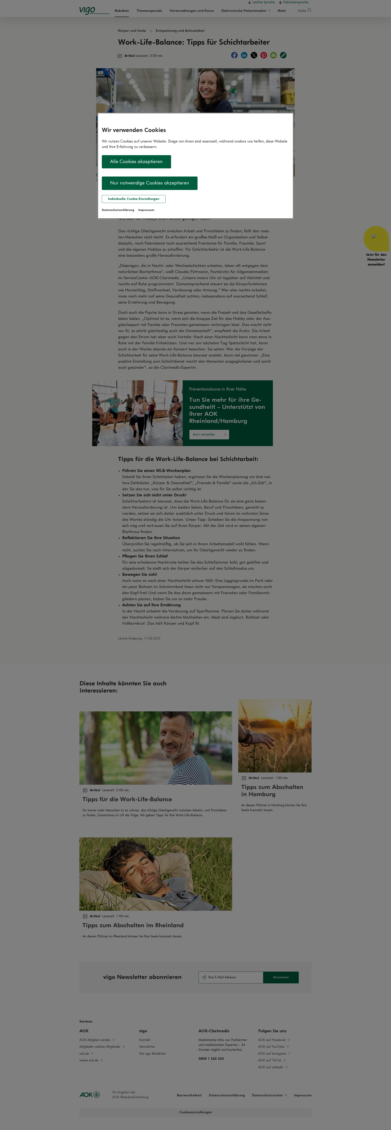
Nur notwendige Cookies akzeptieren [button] (149, 183)
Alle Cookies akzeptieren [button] (136, 161)
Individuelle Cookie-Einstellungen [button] (133, 199)
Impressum (146, 210)
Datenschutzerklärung (118, 210)
